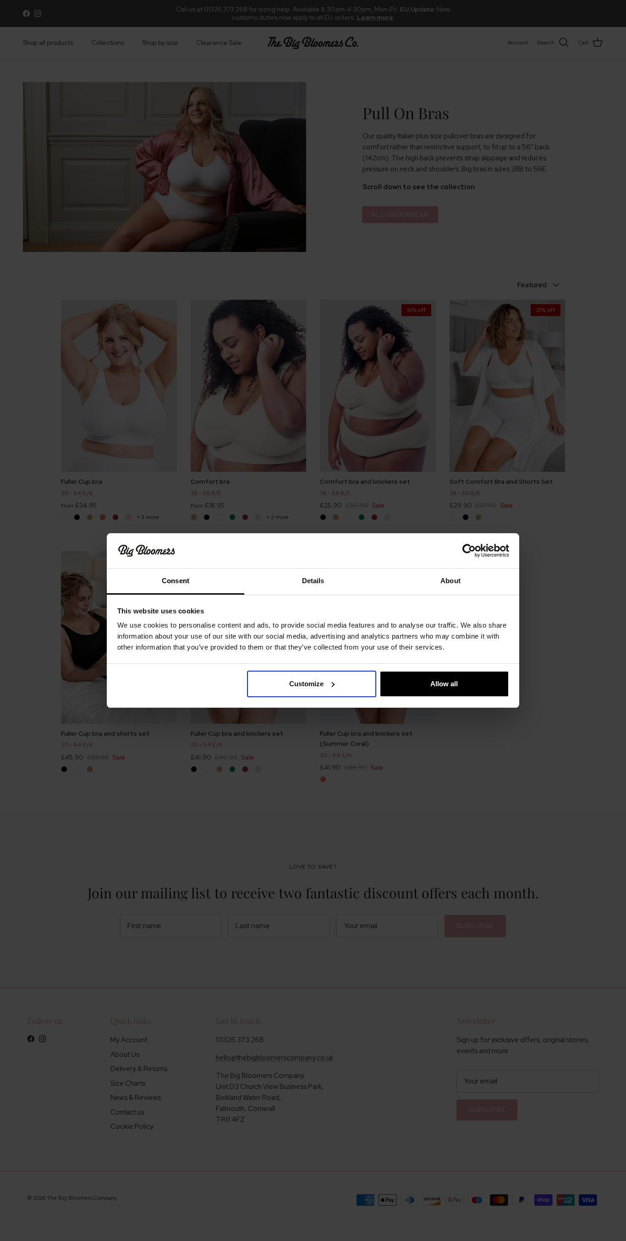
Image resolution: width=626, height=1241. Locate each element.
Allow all (444, 684)
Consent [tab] (175, 581)
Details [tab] (313, 581)
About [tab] (450, 581)
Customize (306, 684)
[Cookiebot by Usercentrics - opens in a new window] (469, 551)
